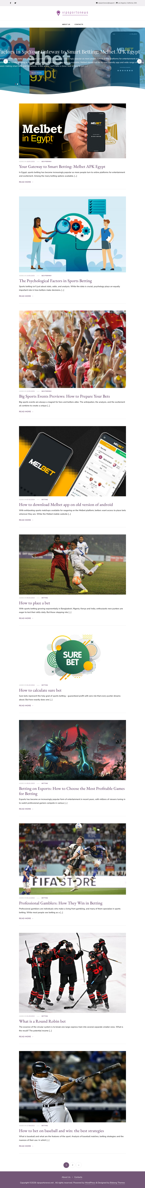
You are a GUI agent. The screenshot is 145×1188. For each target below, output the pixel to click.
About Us (66, 1177)
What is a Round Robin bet (42, 1021)
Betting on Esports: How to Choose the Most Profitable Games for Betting (72, 791)
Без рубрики (46, 161)
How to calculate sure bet (40, 690)
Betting (45, 499)
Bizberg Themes (117, 1182)
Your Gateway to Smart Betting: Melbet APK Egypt (62, 166)
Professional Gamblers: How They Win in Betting (60, 903)
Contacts (78, 1177)
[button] (139, 61)
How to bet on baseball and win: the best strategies (61, 1130)
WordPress (90, 1182)
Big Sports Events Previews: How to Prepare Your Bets (64, 396)
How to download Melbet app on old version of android (66, 504)
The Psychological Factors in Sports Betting (55, 280)
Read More (25, 182)
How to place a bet (34, 603)
